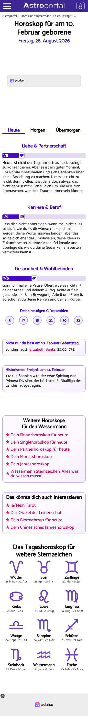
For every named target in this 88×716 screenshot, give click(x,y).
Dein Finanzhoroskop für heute (39, 435)
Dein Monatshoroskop (31, 456)
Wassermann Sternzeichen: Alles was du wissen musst (45, 473)
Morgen (37, 130)
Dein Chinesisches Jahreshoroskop (42, 527)
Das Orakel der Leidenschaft (37, 512)
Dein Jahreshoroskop (30, 464)
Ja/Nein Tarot (23, 505)
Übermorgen (68, 130)
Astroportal (9, 16)
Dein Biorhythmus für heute (36, 520)
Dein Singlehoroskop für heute (39, 442)
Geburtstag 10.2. (65, 16)
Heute (14, 130)
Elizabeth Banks (42, 349)
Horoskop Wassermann (36, 16)
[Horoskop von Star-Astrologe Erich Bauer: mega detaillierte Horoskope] (44, 6)
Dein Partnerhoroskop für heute (40, 449)
